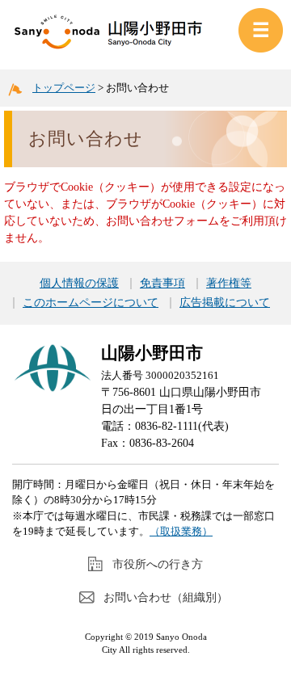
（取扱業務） (181, 531)
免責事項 (162, 283)
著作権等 (228, 283)
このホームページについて (90, 303)
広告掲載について (224, 303)
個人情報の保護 (79, 283)
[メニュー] (260, 30)
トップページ (63, 88)
